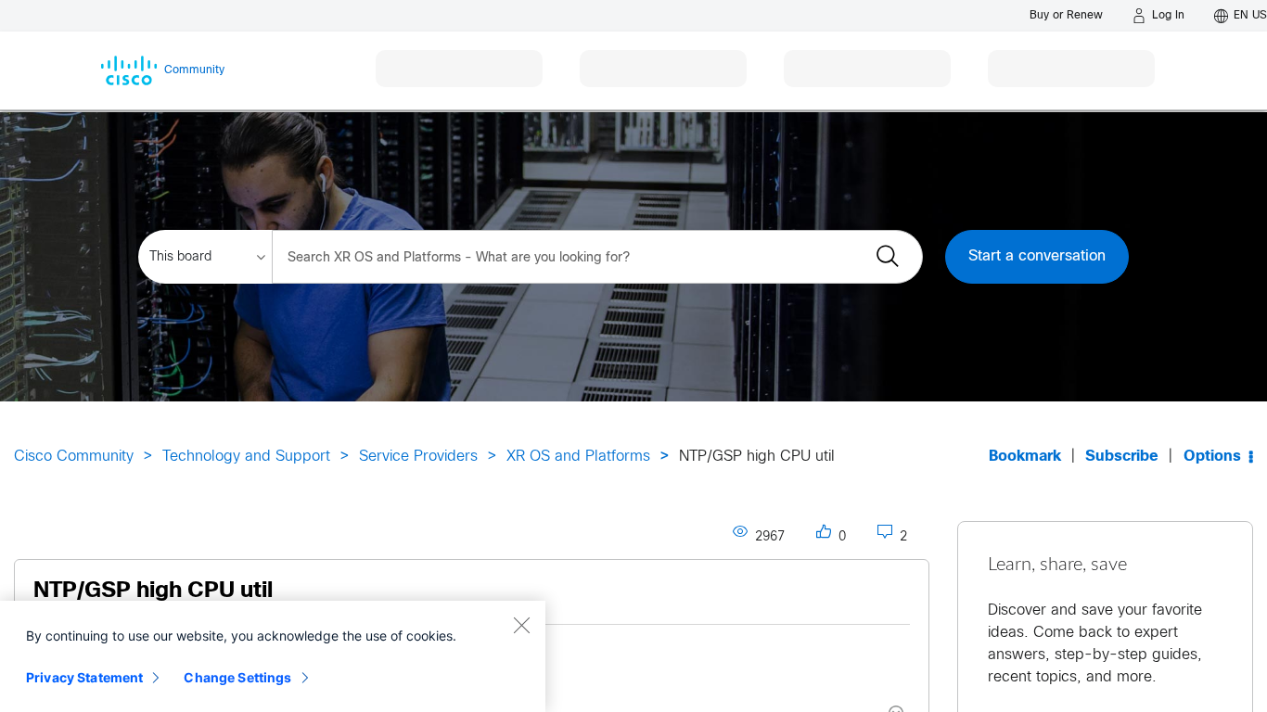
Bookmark (1025, 457)
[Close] (521, 625)
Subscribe (1121, 457)
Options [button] (1212, 457)
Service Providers (418, 457)
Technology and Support (246, 457)
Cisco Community (74, 457)
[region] (272, 656)
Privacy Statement (84, 677)
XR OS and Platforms (578, 457)
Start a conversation (1037, 256)
